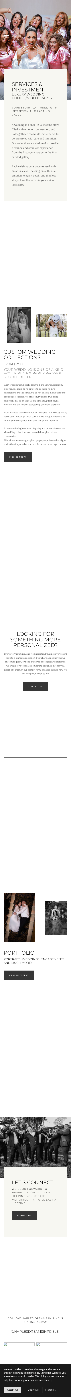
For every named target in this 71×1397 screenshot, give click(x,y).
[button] (6, 34)
